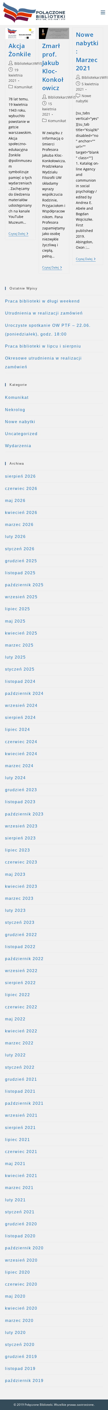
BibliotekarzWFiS (28, 63)
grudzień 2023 (21, 790)
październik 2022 (24, 959)
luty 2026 (15, 536)
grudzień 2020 (21, 1224)
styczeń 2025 (20, 669)
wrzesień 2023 (21, 826)
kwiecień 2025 (21, 633)
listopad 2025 (20, 573)
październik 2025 (24, 585)
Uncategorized (21, 434)
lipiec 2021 (17, 1140)
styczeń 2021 (20, 1212)
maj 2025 (15, 621)
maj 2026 (15, 500)
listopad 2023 (20, 802)
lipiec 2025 (17, 609)
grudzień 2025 (21, 561)
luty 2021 (15, 1200)
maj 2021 (15, 1164)
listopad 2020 (20, 1236)
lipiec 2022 (17, 995)
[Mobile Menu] (103, 12)
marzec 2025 (19, 645)
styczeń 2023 (20, 922)
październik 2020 (24, 1248)
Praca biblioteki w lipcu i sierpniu (43, 346)
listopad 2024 (20, 681)
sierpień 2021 (20, 1127)
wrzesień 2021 (21, 1115)
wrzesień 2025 (21, 597)
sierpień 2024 (20, 717)
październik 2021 (24, 1103)
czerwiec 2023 (21, 862)
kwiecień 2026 (21, 512)
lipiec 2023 (17, 850)
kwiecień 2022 (21, 1031)
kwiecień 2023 (21, 886)
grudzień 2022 (21, 935)
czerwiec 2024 (21, 742)
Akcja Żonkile (20, 50)
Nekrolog (15, 410)
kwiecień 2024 (21, 754)
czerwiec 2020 (21, 1284)
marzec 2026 (19, 524)
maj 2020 (15, 1296)
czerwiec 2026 (21, 488)
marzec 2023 (19, 898)
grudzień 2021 (21, 1079)
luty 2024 (15, 778)
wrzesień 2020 (21, 1260)
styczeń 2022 (20, 1067)
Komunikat (23, 87)
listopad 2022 (20, 947)
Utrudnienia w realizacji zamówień (44, 313)
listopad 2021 (20, 1091)
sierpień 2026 (20, 476)
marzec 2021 (19, 1188)
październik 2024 (24, 693)
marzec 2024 (19, 766)
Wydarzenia (18, 446)
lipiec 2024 (17, 729)
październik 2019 (24, 1380)
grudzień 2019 (21, 1356)
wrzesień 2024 (21, 705)
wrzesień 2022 (21, 971)
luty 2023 (15, 910)
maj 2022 (15, 1019)
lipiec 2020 (17, 1272)
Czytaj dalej (18, 234)
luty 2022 (15, 1055)
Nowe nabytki (20, 422)
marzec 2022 (19, 1043)
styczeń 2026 (20, 549)
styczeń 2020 (20, 1344)
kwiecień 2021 (21, 1176)
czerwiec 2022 (21, 1007)
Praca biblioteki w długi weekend (42, 301)
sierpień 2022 (20, 983)
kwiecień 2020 (21, 1308)
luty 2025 (15, 657)
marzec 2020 (19, 1320)
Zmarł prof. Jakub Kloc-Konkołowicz (53, 67)
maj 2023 (15, 874)
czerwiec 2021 (21, 1152)
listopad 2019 (20, 1368)
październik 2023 (24, 814)
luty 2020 (15, 1332)
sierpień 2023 (20, 838)
